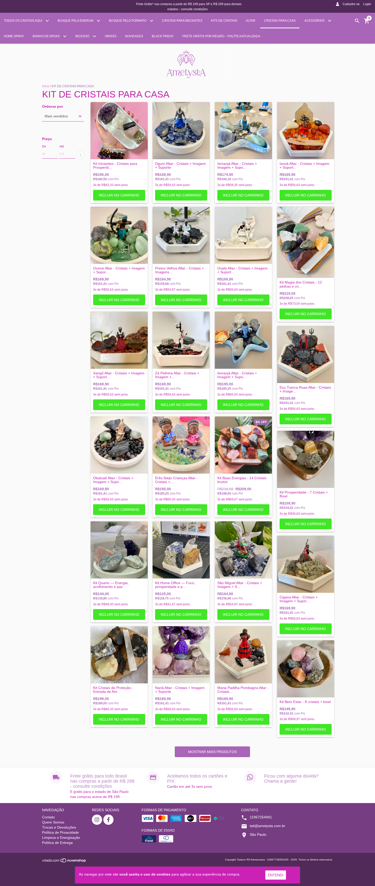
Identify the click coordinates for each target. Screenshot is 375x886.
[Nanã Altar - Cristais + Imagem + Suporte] (181, 654)
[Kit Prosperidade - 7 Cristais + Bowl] (305, 459)
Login (367, 4)
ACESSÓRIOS (314, 20)
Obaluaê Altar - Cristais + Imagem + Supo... (113, 480)
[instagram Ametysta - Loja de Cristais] (97, 820)
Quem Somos (53, 822)
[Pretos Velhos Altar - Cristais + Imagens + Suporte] (181, 235)
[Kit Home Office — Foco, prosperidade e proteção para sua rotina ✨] (181, 550)
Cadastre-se (351, 4)
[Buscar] (357, 21)
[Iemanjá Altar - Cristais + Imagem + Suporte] (243, 130)
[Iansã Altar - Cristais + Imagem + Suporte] (305, 130)
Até (61, 146)
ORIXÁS (110, 36)
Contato (48, 817)
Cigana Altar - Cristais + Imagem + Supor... (299, 599)
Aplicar (80, 155)
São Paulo (258, 834)
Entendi (275, 875)
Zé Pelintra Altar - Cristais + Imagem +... (177, 375)
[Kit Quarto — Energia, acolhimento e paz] (119, 550)
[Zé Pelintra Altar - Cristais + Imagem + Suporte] (181, 340)
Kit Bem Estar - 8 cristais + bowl (305, 702)
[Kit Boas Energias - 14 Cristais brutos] (243, 445)
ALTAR (250, 20)
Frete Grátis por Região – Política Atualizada (221, 36)
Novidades (134, 36)
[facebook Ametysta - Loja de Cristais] (108, 820)
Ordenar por (52, 106)
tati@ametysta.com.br (267, 826)
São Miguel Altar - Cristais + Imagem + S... (239, 585)
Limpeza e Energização (61, 837)
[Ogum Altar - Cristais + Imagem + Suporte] (181, 130)
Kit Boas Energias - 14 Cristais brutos (241, 480)
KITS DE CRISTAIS (224, 20)
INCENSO (82, 36)
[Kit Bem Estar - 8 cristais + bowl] (305, 668)
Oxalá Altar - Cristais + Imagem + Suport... (242, 270)
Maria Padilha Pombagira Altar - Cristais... (243, 690)
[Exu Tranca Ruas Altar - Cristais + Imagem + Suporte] (305, 354)
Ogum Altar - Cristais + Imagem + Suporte (180, 165)
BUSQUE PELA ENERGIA (76, 20)
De (44, 146)
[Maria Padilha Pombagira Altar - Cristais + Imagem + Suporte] (243, 654)
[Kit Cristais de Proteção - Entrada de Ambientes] (119, 654)
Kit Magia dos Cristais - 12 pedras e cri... (301, 284)
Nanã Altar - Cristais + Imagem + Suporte (180, 690)
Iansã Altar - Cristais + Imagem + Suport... (304, 165)
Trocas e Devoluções (59, 827)
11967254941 (261, 817)
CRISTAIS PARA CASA (280, 20)
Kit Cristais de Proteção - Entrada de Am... (113, 690)
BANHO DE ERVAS (46, 36)
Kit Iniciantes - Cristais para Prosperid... (115, 165)
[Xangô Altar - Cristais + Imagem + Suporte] (119, 340)
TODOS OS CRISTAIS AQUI (23, 20)
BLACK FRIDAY (163, 36)
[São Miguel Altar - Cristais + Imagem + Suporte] (243, 550)
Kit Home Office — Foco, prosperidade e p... (175, 585)
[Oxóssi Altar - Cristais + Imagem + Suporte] (119, 235)
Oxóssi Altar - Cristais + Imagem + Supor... (119, 270)
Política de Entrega (57, 843)
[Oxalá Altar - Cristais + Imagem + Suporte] (243, 235)
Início (45, 86)
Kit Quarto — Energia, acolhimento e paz (111, 585)
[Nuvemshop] (64, 861)
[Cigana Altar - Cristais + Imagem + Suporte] (305, 564)
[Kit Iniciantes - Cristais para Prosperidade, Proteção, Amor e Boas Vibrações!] (119, 130)
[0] (366, 23)
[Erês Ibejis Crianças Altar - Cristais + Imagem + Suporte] (181, 445)
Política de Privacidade (60, 832)
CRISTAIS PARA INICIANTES (182, 20)
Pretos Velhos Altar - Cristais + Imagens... (179, 270)
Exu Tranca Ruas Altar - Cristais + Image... (305, 389)
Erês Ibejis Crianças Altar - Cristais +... (176, 480)
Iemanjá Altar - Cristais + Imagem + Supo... (237, 165)
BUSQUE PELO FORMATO (128, 20)
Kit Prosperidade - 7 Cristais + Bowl (304, 494)
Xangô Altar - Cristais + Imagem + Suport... (118, 375)
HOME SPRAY (14, 36)
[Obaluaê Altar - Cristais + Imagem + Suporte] (119, 445)
